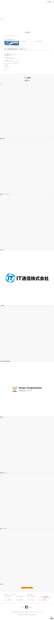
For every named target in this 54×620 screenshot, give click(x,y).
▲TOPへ (52, 618)
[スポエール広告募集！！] (23, 41)
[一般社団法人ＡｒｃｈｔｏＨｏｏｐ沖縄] (9, 594)
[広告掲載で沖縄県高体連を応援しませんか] (10, 39)
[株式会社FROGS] (30, 594)
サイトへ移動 (27, 587)
